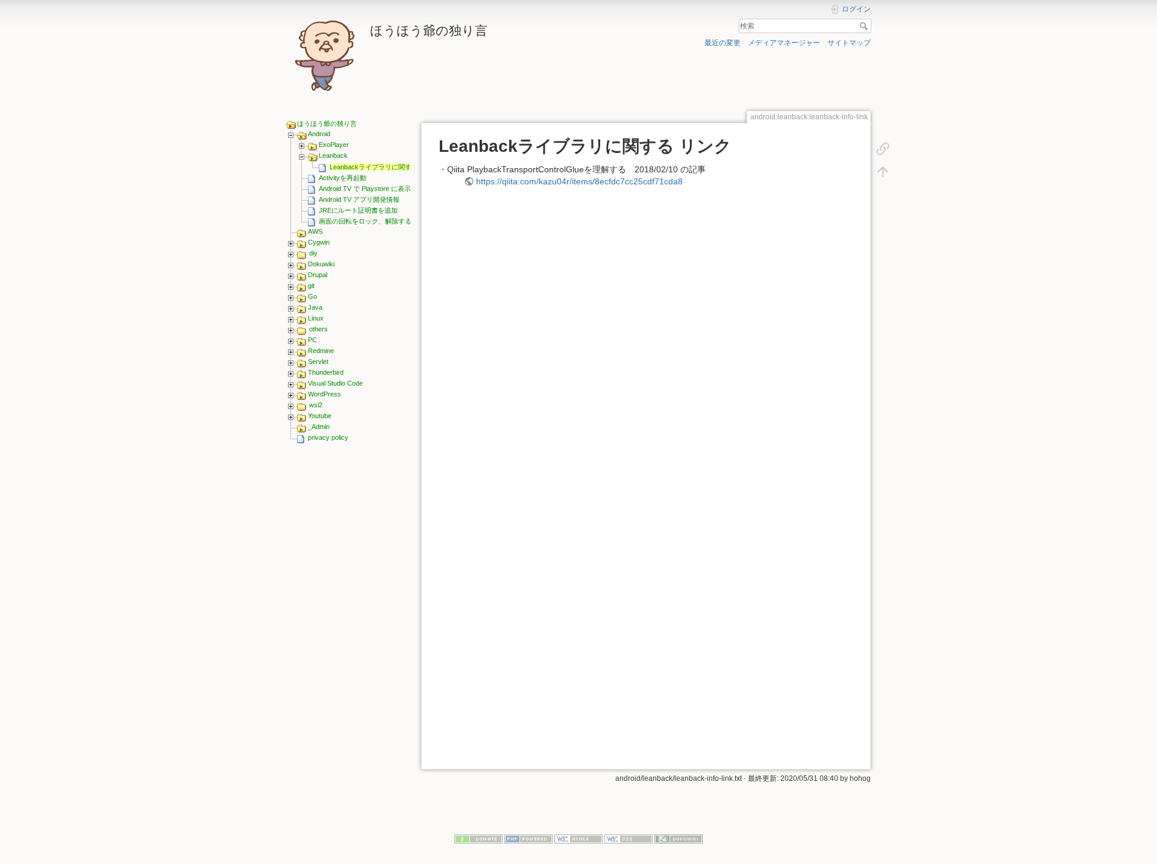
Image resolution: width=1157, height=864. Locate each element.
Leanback (333, 155)
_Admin (319, 426)
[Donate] (478, 838)
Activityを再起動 (342, 177)
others (318, 329)
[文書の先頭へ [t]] (883, 171)
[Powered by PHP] (528, 838)
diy (313, 253)
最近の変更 (722, 43)
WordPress (324, 394)
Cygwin (319, 242)
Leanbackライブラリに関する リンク (385, 167)
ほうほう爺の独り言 (327, 123)
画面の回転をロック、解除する (365, 221)
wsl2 (315, 405)
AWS (315, 231)
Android (319, 133)
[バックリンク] (883, 148)
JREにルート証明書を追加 (358, 210)
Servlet (318, 361)
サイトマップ (849, 43)
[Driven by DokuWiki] (678, 838)
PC (312, 339)
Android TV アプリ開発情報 (359, 199)
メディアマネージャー (784, 43)
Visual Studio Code (335, 383)
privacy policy (328, 437)
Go (312, 296)
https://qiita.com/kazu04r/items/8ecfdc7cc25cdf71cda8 (579, 181)
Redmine (321, 350)
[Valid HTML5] (578, 838)
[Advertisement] (348, 635)
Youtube (319, 415)
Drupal (317, 274)
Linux (316, 318)
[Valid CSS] (628, 838)
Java (315, 307)
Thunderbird (325, 372)
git (311, 285)
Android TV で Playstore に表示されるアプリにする (395, 188)
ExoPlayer (334, 144)
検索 (865, 26)
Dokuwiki (321, 264)
